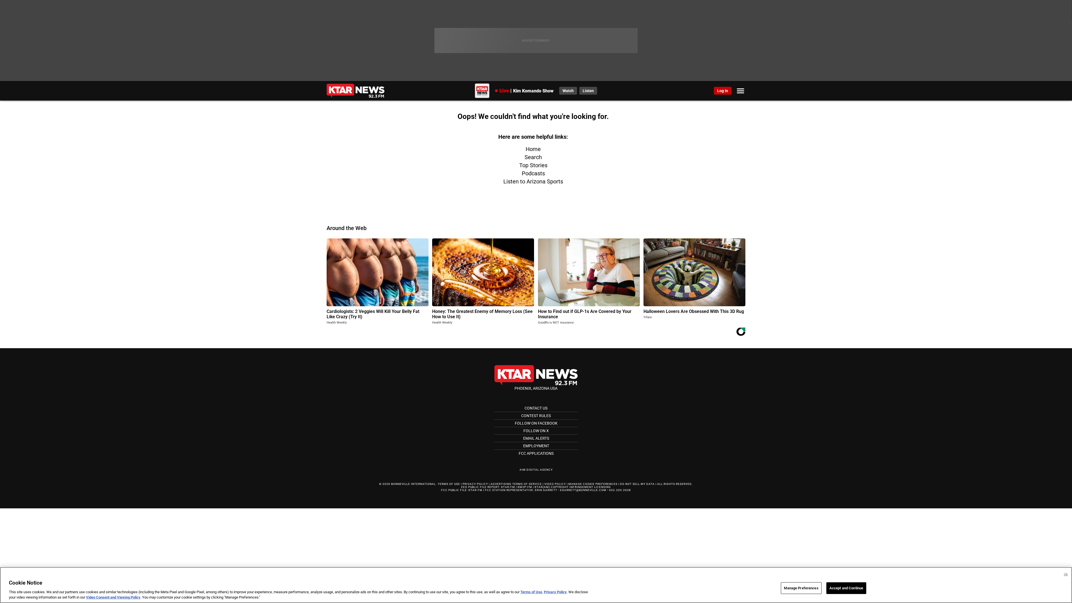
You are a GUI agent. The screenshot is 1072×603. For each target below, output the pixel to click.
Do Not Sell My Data (637, 483)
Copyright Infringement (572, 487)
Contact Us (536, 408)
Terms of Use (449, 483)
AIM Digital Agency (536, 469)
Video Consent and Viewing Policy (113, 597)
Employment (536, 446)
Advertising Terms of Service (516, 483)
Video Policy (555, 483)
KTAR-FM (508, 487)
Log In (722, 90)
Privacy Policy (475, 483)
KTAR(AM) (542, 487)
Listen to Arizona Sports (533, 181)
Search (533, 157)
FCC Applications (536, 453)
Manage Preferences (801, 588)
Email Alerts (536, 438)
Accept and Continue (846, 588)
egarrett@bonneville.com (583, 490)
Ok (1066, 574)
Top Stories (533, 165)
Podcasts (533, 173)
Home (533, 149)
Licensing (602, 487)
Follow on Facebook (536, 423)
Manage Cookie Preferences (593, 483)
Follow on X (536, 431)
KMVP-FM (525, 487)
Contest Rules (536, 415)
